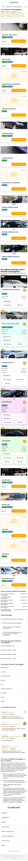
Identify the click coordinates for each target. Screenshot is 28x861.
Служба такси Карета (7, 133)
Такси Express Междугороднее (10, 323)
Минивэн (8, 13)
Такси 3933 (5, 529)
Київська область (18, 6)
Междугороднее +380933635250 (11, 182)
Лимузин (23, 16)
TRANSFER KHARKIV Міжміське (11, 289)
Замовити (18, 41)
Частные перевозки (10, 14)
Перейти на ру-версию (14, 851)
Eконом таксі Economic (8, 578)
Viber (21, 305)
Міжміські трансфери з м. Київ (10, 232)
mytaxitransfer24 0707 (7, 362)
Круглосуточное (7, 15)
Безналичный (17, 16)
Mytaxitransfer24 (6, 440)
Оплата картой (15, 15)
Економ (22, 13)
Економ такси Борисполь (9, 108)
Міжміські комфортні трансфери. (11, 256)
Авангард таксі (6, 504)
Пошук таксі (9, 6)
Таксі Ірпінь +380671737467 (9, 34)
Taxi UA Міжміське (7, 401)
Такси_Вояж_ (5, 554)
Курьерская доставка (15, 13)
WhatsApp (8, 305)
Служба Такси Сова (7, 158)
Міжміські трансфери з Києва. (10, 207)
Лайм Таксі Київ (6, 59)
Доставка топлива (9, 16)
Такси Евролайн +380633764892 (11, 84)
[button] (26, 199)
